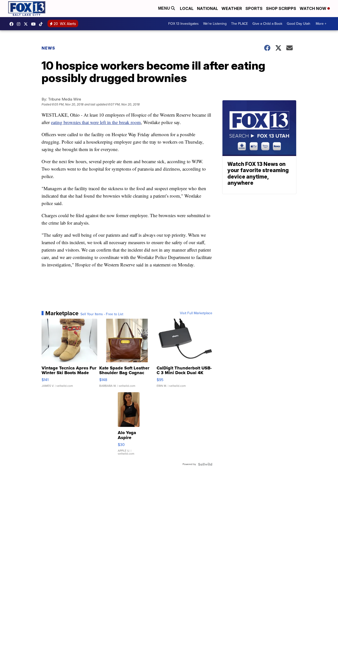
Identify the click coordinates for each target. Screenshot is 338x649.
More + (321, 23)
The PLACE (239, 23)
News (48, 48)
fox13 (27, 24)
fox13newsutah (12, 24)
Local (186, 8)
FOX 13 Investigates (183, 23)
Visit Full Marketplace (196, 313)
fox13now (20, 24)
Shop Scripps (281, 8)
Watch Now (313, 8)
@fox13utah (42, 24)
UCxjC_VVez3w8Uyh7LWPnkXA (34, 24)
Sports (254, 8)
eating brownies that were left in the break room (96, 122)
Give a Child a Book (267, 23)
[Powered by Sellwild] (205, 464)
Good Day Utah (298, 23)
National (207, 8)
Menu (164, 8)
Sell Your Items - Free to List (101, 314)
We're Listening (215, 23)
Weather (231, 8)
